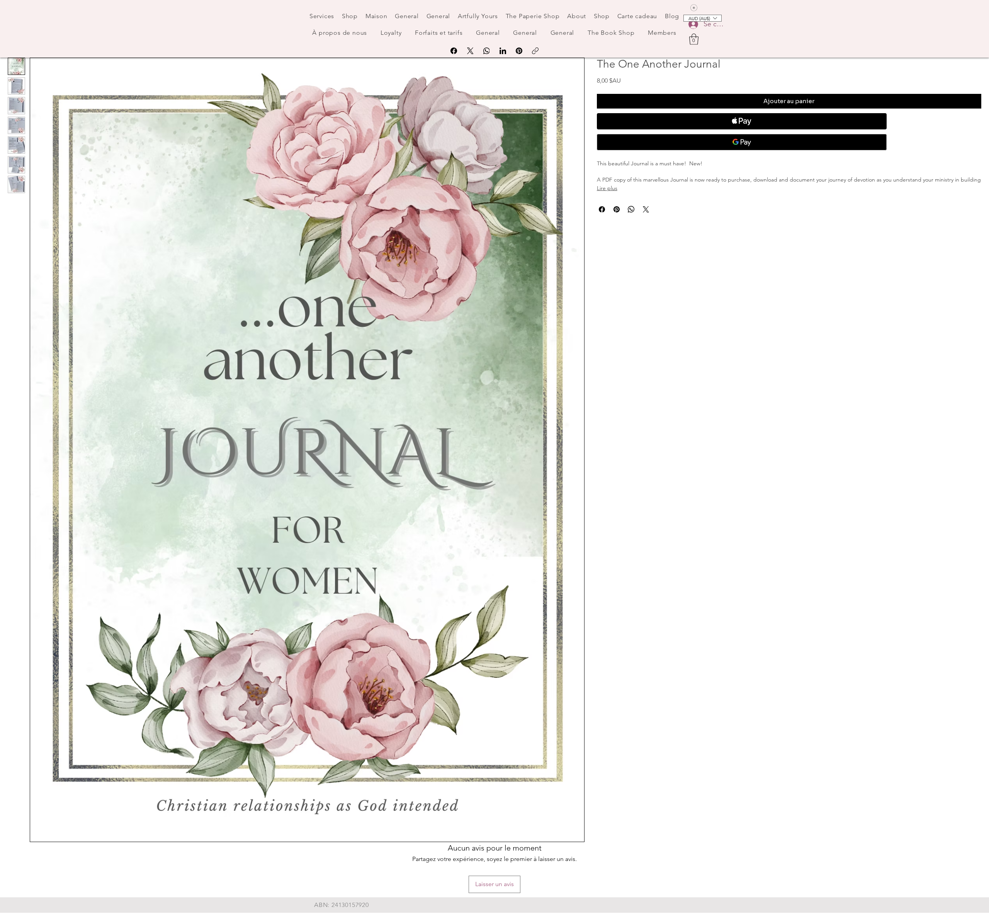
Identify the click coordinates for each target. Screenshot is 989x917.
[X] (470, 51)
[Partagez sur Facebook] (602, 209)
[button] (693, 39)
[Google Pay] (742, 142)
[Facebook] (453, 51)
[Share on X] (646, 209)
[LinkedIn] (503, 51)
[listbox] (702, 18)
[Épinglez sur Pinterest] (616, 209)
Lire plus (607, 188)
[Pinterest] (519, 51)
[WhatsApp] (486, 51)
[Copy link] (535, 51)
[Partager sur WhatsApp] (631, 209)
